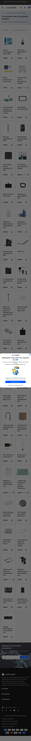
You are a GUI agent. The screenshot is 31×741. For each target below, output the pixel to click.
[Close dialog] (30, 354)
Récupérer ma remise (15, 381)
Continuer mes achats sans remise (15, 385)
